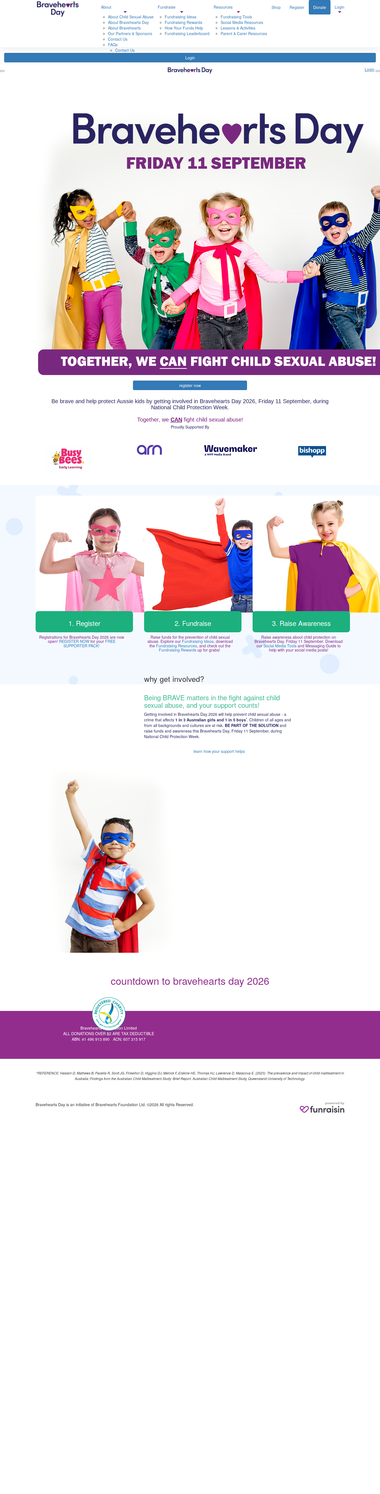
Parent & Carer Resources (244, 33)
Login (190, 57)
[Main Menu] (2, 71)
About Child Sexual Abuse (131, 16)
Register (297, 7)
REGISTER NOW (74, 641)
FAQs (113, 44)
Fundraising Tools (236, 16)
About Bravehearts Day (128, 22)
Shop (276, 7)
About (106, 7)
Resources (223, 7)
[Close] (378, 71)
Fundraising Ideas (198, 641)
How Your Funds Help (184, 28)
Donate (319, 7)
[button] (68, 458)
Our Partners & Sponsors (130, 33)
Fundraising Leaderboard (187, 33)
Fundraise (167, 7)
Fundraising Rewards (183, 22)
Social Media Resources (242, 22)
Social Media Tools (280, 645)
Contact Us (125, 50)
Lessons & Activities (238, 28)
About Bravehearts (124, 28)
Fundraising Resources (176, 645)
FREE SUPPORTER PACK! (89, 643)
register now (190, 385)
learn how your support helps (219, 751)
